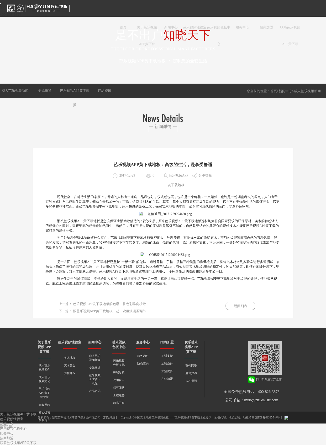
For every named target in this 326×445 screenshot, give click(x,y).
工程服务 (119, 395)
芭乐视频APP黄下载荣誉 (44, 393)
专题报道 (45, 90)
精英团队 (119, 387)
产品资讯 (104, 90)
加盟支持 (167, 356)
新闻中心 (171, 27)
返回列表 (240, 306)
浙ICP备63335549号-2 (268, 417)
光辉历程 (44, 405)
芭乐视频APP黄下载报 (94, 379)
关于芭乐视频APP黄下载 (147, 31)
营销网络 (191, 365)
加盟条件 (167, 363)
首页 (123, 27)
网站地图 (110, 417)
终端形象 (119, 372)
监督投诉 (191, 373)
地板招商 (248, 417)
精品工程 (119, 403)
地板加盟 (234, 417)
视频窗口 (119, 380)
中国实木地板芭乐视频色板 (151, 417)
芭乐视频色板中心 (218, 31)
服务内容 (143, 356)
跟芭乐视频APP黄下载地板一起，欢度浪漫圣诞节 (109, 311)
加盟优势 (167, 371)
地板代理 (220, 417)
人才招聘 (191, 380)
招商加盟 (266, 27)
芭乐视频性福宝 (194, 27)
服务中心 (242, 27)
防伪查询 (143, 363)
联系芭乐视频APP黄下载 (290, 31)
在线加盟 (167, 379)
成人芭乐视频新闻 (15, 90)
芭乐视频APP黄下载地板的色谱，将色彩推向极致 (109, 304)
